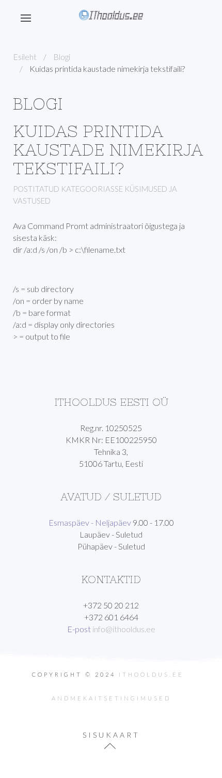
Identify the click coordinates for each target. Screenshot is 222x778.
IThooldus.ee (151, 674)
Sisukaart (111, 734)
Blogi (61, 57)
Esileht (25, 57)
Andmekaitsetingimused (111, 698)
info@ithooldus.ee (123, 629)
